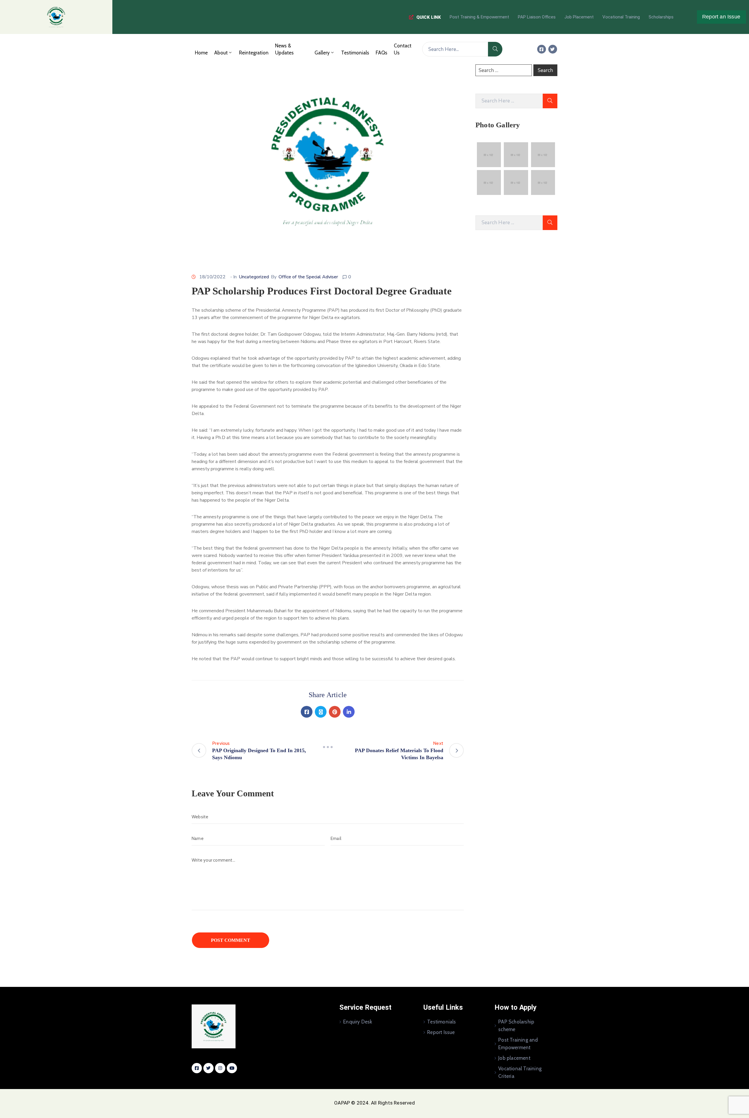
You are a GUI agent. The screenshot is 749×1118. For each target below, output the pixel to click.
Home (201, 53)
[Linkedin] (349, 712)
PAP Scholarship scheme (516, 1025)
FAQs (381, 53)
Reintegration (254, 53)
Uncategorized (254, 277)
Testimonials (355, 53)
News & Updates (284, 49)
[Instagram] (220, 1068)
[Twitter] (552, 49)
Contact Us (402, 49)
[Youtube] (232, 1068)
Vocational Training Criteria (520, 1072)
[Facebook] (306, 712)
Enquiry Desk (357, 1022)
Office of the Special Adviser (308, 277)
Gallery (322, 53)
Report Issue (441, 1032)
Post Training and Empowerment (518, 1043)
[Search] (495, 49)
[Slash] (327, 747)
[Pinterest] (335, 712)
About (221, 53)
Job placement (514, 1058)
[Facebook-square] (541, 49)
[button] (425, 17)
